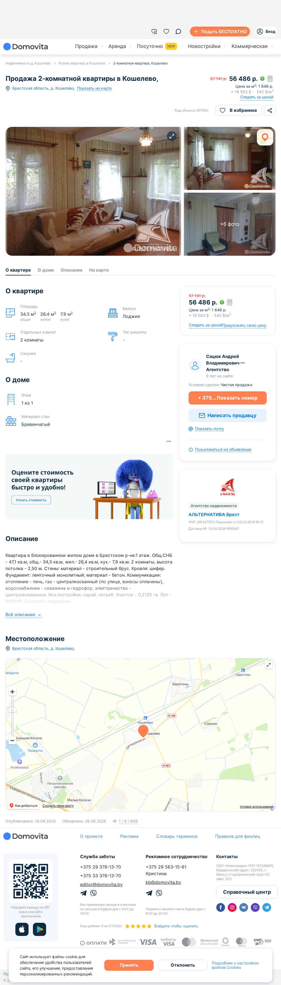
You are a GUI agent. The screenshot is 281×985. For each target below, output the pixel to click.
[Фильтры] (154, 31)
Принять (129, 965)
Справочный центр (247, 892)
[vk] (243, 907)
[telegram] (266, 907)
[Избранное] (166, 31)
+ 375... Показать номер (227, 398)
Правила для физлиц (237, 836)
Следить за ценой (256, 97)
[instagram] (232, 907)
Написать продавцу (232, 415)
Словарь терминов (177, 836)
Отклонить (183, 965)
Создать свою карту (58, 806)
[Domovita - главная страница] (25, 46)
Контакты (227, 856)
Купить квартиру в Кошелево (82, 63)
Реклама (129, 836)
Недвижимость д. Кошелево (28, 63)
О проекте (91, 836)
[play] (39, 929)
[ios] (22, 929)
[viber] (255, 907)
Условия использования (256, 806)
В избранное (243, 110)
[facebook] (220, 907)
